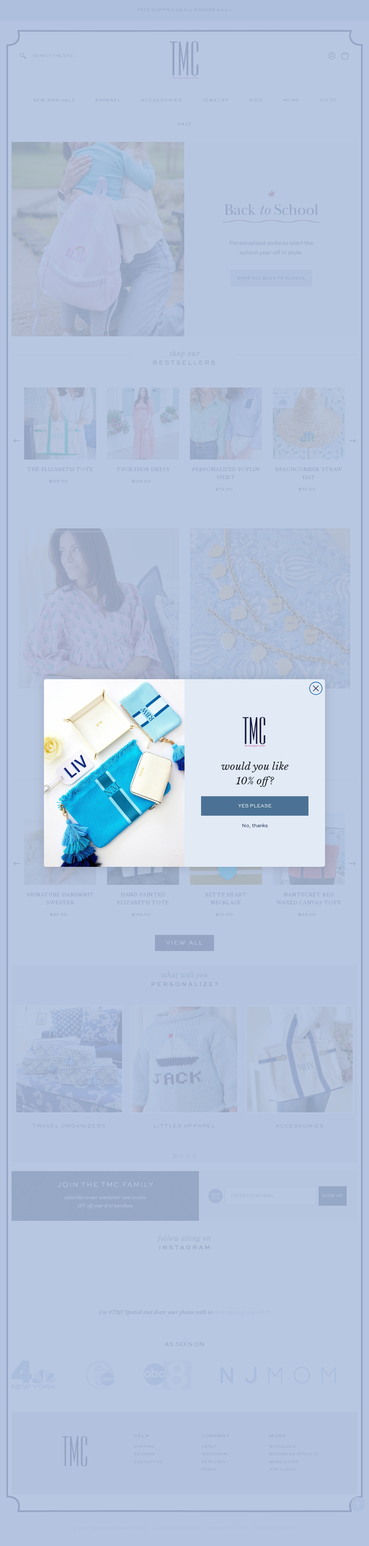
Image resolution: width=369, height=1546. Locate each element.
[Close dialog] (316, 688)
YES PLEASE (255, 805)
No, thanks (255, 825)
